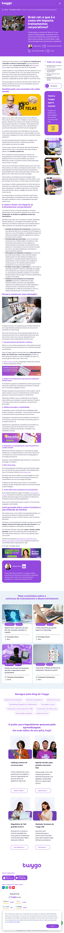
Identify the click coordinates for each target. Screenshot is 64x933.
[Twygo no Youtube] (13, 887)
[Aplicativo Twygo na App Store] (8, 880)
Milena (8, 639)
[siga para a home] (7, 3)
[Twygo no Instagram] (10, 887)
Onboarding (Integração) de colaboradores (23, 704)
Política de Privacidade (14, 922)
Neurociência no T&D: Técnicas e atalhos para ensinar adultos (19, 540)
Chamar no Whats (18, 790)
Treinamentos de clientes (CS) (47, 709)
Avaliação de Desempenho (13, 700)
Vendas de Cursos (42, 713)
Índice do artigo (54, 62)
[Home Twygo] (3, 10)
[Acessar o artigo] (17, 614)
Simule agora (42, 847)
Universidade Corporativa (24, 713)
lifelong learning (8, 362)
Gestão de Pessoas (53, 700)
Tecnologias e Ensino (13, 637)
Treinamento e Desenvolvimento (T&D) (16, 677)
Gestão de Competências (34, 700)
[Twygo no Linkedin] (3, 887)
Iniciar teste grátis (53, 128)
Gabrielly (9, 679)
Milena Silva (37, 46)
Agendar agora (42, 790)
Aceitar (52, 926)
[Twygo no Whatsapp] (7, 887)
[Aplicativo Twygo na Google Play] (21, 880)
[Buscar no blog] (47, 86)
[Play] (21, 105)
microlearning (25, 472)
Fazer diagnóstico (19, 847)
